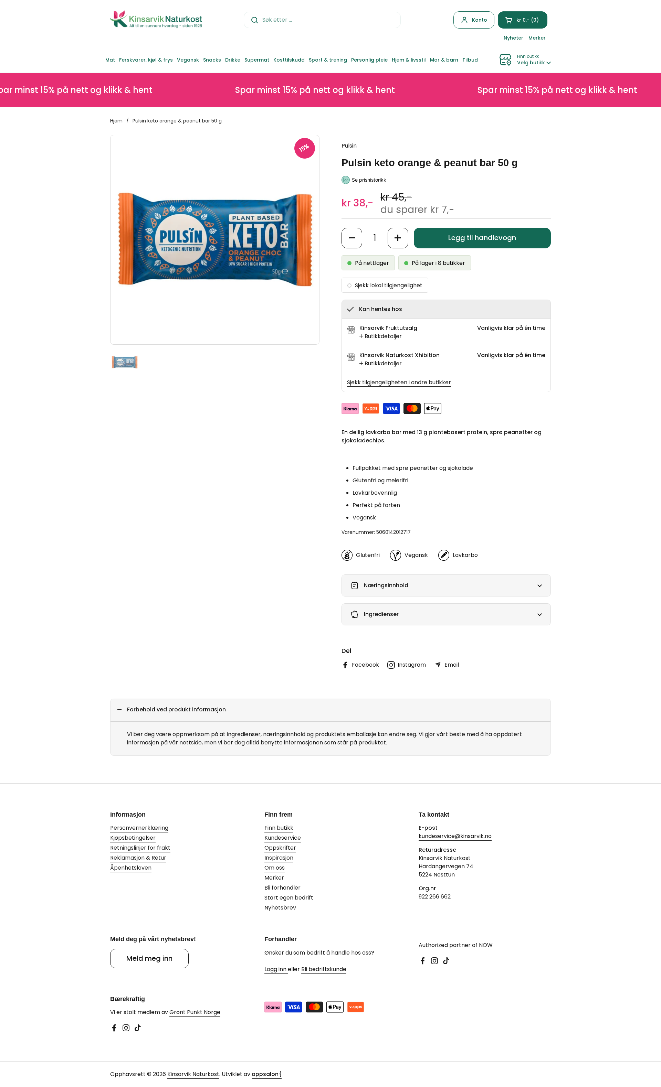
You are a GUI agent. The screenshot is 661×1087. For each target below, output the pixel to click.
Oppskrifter (280, 848)
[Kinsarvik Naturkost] (156, 19)
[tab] (380, 336)
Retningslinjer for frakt (140, 848)
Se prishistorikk (369, 180)
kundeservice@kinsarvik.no (455, 836)
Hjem (116, 120)
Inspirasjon (278, 858)
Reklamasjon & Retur (138, 858)
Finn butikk (278, 828)
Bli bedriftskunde (323, 969)
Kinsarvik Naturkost (193, 1074)
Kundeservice (282, 838)
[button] (522, 20)
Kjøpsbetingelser (133, 838)
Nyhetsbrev (280, 908)
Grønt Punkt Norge (194, 1012)
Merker (274, 878)
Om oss (274, 868)
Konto (479, 20)
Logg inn (276, 969)
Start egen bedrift (288, 898)
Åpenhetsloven (130, 868)
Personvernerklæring (139, 828)
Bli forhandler (282, 888)
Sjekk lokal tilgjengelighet (388, 285)
